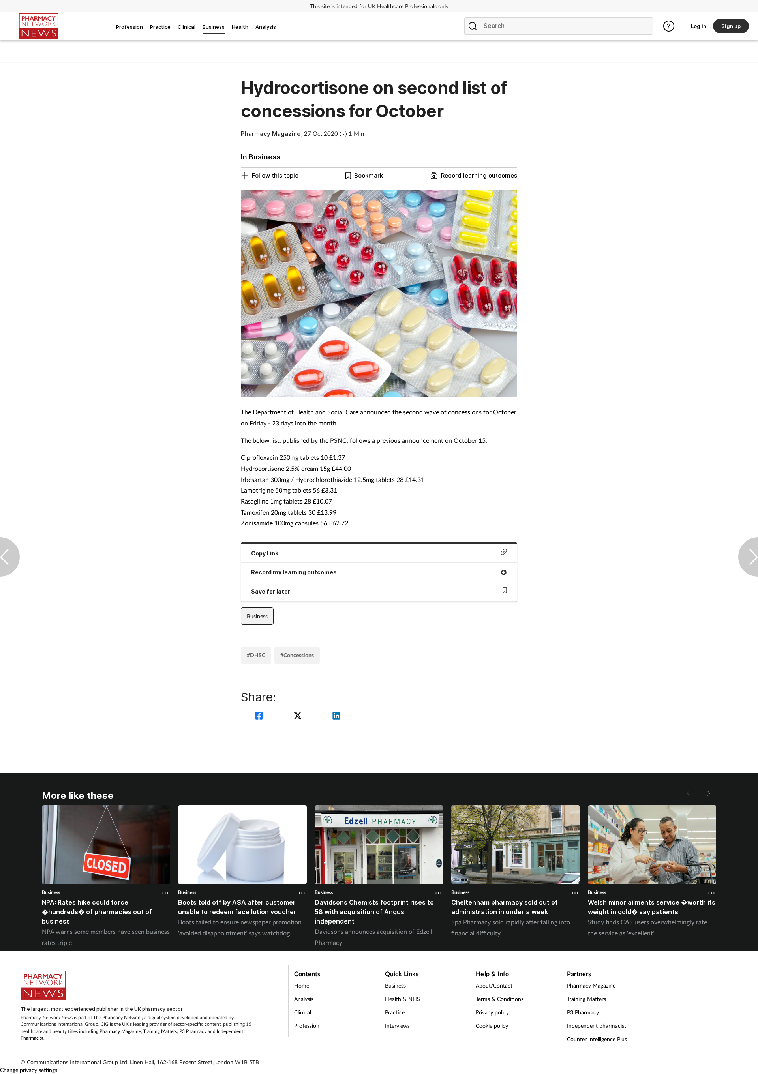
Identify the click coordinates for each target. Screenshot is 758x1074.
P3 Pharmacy (192, 1031)
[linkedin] (336, 716)
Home (301, 985)
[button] (708, 793)
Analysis (303, 998)
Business (257, 616)
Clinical (302, 1012)
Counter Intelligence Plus (597, 1039)
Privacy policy (492, 1012)
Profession (306, 1025)
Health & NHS (402, 998)
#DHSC (256, 655)
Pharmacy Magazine (120, 1031)
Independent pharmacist (596, 1025)
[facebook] (260, 716)
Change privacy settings (28, 1070)
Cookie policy (492, 1025)
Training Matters (160, 1031)
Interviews (397, 1025)
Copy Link (264, 553)
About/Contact (494, 985)
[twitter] (298, 716)
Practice (395, 1012)
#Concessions (297, 655)
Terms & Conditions (499, 998)
